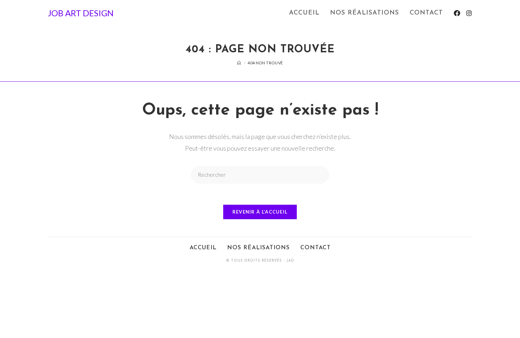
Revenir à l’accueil (260, 212)
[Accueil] (239, 62)
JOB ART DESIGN (81, 13)
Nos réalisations (258, 248)
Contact (315, 248)
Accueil (203, 248)
